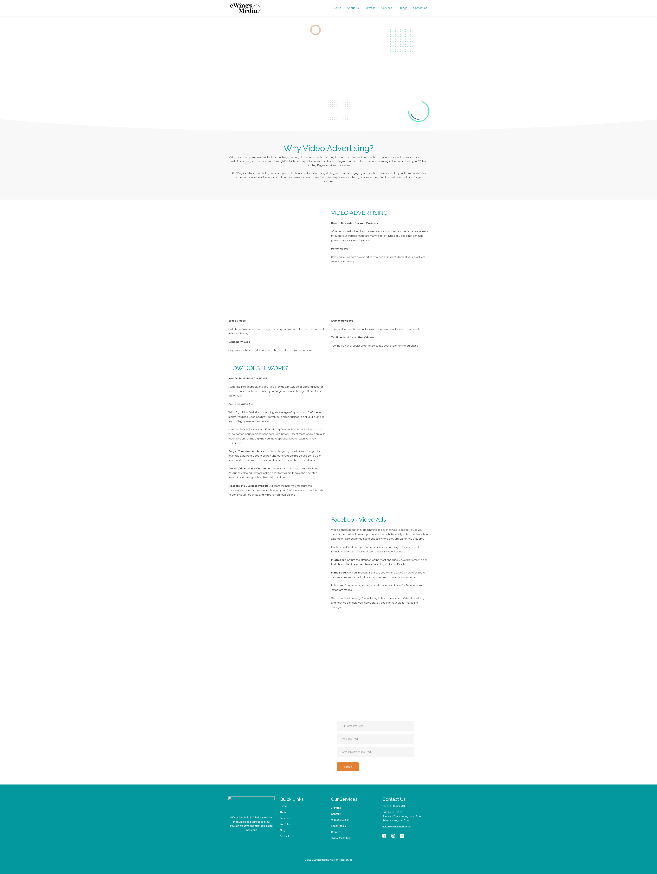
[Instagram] (393, 836)
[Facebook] (384, 836)
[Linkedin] (402, 836)
